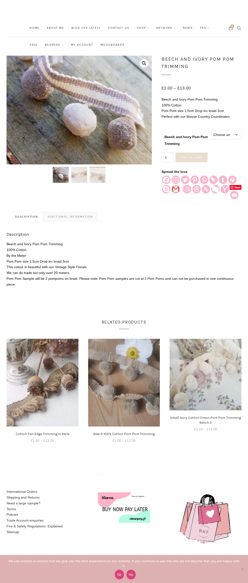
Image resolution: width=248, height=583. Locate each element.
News (188, 28)
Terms (11, 509)
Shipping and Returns (23, 497)
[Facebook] (166, 180)
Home (34, 28)
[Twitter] (185, 180)
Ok (119, 574)
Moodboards (113, 44)
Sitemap (13, 532)
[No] (242, 569)
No (131, 574)
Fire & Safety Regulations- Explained (35, 526)
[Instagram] (175, 180)
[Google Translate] (215, 189)
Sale (34, 44)
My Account (82, 44)
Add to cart (191, 157)
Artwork (164, 28)
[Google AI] (187, 189)
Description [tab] (26, 216)
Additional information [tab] (70, 216)
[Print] (232, 180)
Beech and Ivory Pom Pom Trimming (186, 138)
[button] (144, 63)
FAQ (203, 28)
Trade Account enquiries (25, 520)
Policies (12, 515)
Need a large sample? (23, 503)
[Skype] (166, 189)
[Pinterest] (194, 180)
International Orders (22, 492)
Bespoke (53, 44)
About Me (55, 28)
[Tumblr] (223, 180)
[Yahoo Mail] (225, 189)
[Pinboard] (213, 180)
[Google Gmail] (175, 189)
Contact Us (118, 28)
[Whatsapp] (204, 180)
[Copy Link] (206, 189)
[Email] (234, 195)
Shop (141, 28)
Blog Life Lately (86, 28)
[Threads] (196, 189)
